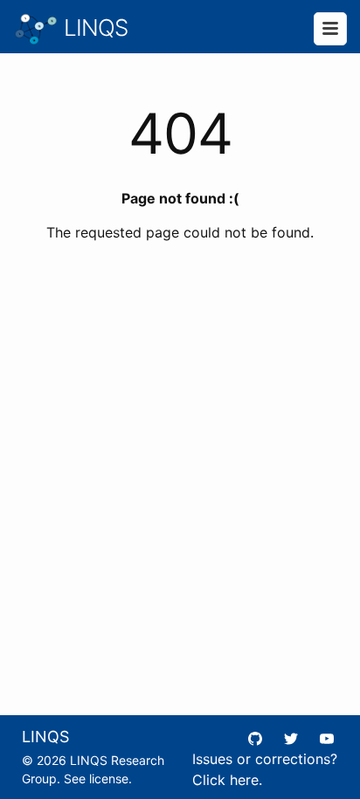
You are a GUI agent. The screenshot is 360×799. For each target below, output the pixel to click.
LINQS (93, 27)
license (108, 778)
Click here (225, 780)
